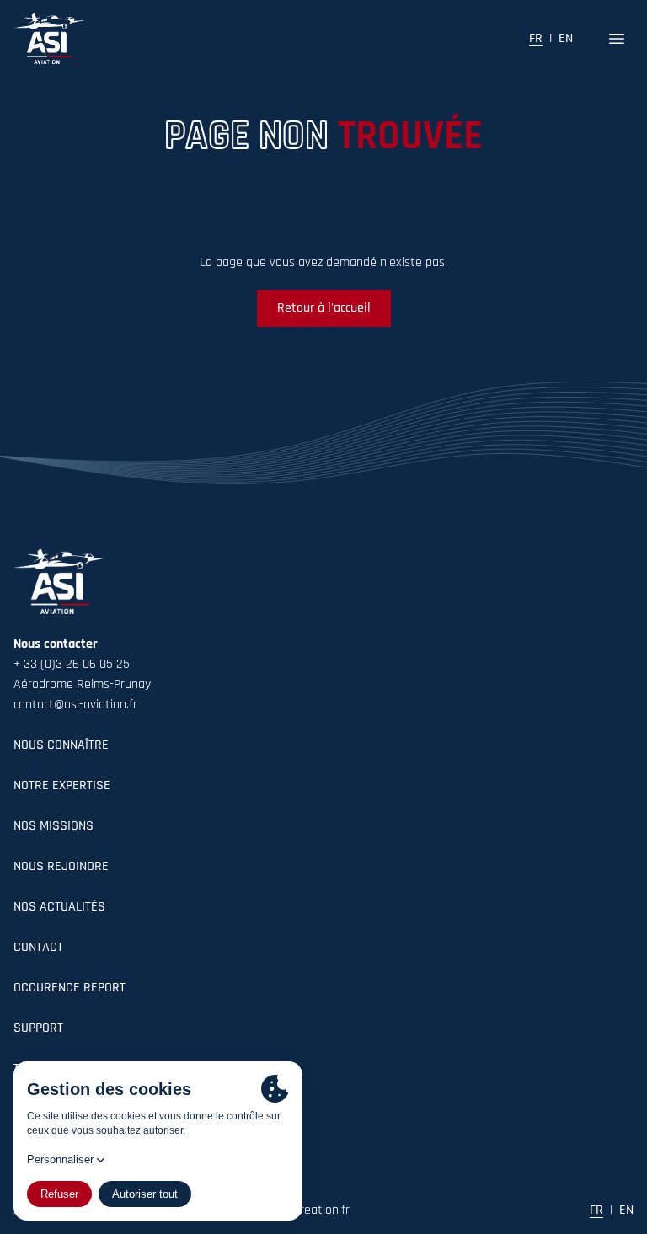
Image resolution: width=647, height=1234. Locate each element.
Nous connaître (61, 745)
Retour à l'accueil (324, 308)
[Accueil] (48, 38)
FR (536, 38)
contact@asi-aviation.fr (75, 705)
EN (566, 38)
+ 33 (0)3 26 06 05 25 (71, 664)
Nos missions (53, 826)
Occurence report (69, 988)
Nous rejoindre (61, 866)
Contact (38, 947)
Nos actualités (59, 907)
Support (38, 1028)
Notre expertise (61, 786)
